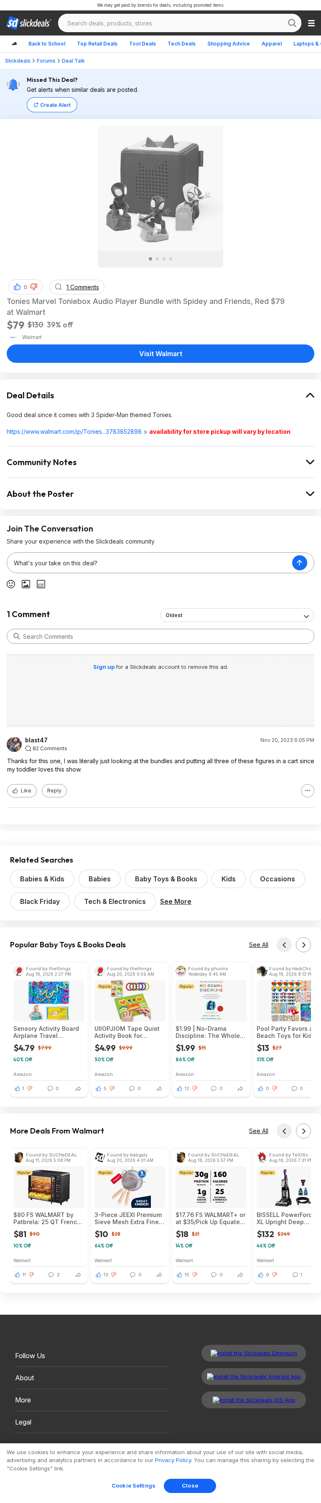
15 (187, 1275)
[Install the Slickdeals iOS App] (253, 1400)
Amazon (22, 1074)
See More (175, 901)
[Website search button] (292, 23)
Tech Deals (182, 43)
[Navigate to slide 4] (170, 259)
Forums (46, 61)
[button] (34, 287)
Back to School (46, 43)
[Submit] (16, 636)
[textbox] (149, 563)
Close (190, 1485)
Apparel (272, 43)
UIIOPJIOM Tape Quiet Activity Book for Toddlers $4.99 (127, 1032)
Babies (100, 879)
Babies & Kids (42, 879)
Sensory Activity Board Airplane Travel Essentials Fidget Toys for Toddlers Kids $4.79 (47, 1032)
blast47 (36, 740)
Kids (229, 879)
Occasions (277, 879)
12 (187, 1088)
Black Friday (40, 901)
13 (106, 1275)
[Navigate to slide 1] (150, 259)
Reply (54, 790)
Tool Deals (142, 43)
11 (24, 1275)
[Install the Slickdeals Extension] (253, 1353)
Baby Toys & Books (166, 879)
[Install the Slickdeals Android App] (253, 1376)
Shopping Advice (228, 43)
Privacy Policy (173, 1460)
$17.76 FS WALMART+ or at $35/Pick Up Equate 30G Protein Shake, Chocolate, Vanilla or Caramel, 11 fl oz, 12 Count (210, 1218)
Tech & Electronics (115, 901)
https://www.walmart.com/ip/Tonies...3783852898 (74, 431)
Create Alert (55, 105)
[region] (160, 1473)
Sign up (104, 666)
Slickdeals (18, 61)
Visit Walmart (160, 353)
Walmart (22, 1260)
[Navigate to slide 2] (157, 259)
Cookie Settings (133, 1485)
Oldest (174, 615)
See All (258, 944)
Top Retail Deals (97, 43)
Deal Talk (73, 61)
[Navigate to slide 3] (163, 259)
